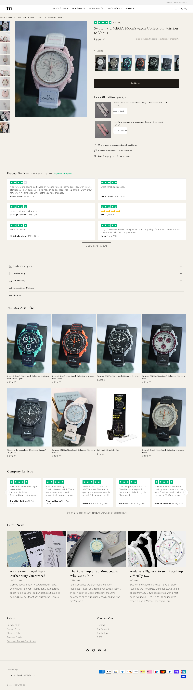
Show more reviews (96, 245)
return (129, 150)
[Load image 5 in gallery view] (5, 71)
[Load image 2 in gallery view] (5, 37)
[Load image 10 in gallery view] (5, 127)
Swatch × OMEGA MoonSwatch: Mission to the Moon (118, 376)
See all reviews (63, 173)
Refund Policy (13, 629)
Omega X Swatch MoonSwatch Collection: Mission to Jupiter (163, 451)
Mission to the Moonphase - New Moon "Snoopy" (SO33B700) (26, 451)
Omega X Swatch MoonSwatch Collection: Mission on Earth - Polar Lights (28, 377)
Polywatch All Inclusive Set (108, 450)
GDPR (99, 637)
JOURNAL (130, 8)
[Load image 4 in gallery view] (5, 60)
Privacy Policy (13, 625)
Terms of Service (15, 637)
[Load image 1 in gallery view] (5, 26)
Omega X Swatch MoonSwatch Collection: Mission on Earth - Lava (73, 377)
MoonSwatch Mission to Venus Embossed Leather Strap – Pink (138, 122)
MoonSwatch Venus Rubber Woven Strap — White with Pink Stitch (140, 103)
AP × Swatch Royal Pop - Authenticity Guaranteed (27, 573)
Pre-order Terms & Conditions (21, 641)
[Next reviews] (185, 492)
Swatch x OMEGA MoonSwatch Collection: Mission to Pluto (163, 377)
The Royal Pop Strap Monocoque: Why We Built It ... (94, 573)
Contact (169, 3)
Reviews (101, 625)
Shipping (153, 39)
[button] (96, 266)
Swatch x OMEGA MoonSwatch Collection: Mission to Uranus (73, 451)
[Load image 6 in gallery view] (5, 82)
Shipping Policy (14, 633)
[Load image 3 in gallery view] (5, 48)
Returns (175, 3)
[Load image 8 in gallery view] (5, 105)
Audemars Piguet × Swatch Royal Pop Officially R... (156, 573)
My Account (183, 3)
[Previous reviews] (7, 492)
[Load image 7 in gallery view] (5, 94)
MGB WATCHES (19, 685)
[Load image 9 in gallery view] (5, 116)
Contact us (102, 633)
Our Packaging (104, 629)
